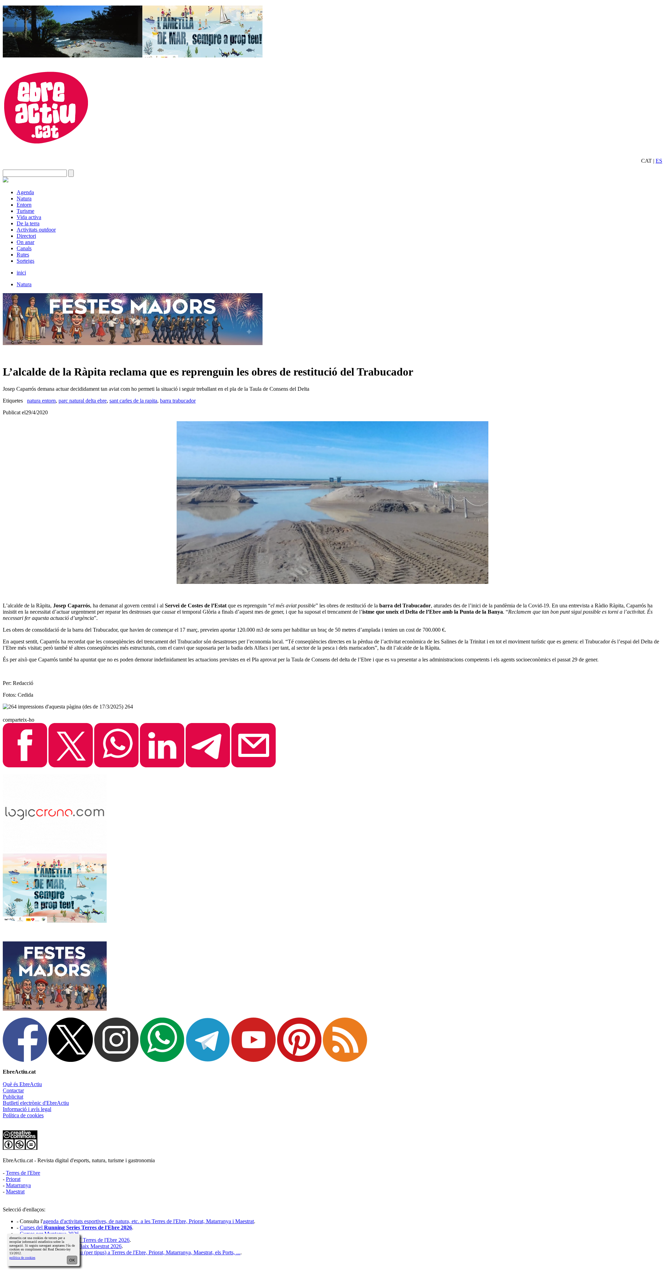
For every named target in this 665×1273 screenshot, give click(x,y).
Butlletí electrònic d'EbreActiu (36, 1103)
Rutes (23, 255)
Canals (24, 248)
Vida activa (29, 217)
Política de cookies (23, 1115)
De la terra (28, 223)
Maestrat (15, 1191)
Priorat (13, 1179)
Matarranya (18, 1185)
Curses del (76, 1227)
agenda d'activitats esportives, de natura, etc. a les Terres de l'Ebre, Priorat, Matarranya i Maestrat (148, 1221)
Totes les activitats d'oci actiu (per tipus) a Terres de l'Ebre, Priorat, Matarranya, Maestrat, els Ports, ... (130, 1252)
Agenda (25, 192)
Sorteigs (25, 261)
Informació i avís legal (27, 1109)
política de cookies (22, 1258)
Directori (26, 236)
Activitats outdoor (36, 230)
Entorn (24, 205)
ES (659, 161)
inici (21, 273)
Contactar (13, 1090)
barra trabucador (178, 401)
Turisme (25, 211)
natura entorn (41, 401)
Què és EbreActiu (22, 1084)
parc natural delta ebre (83, 401)
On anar (25, 242)
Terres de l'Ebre (23, 1173)
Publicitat (13, 1097)
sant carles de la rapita (133, 401)
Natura (24, 198)
